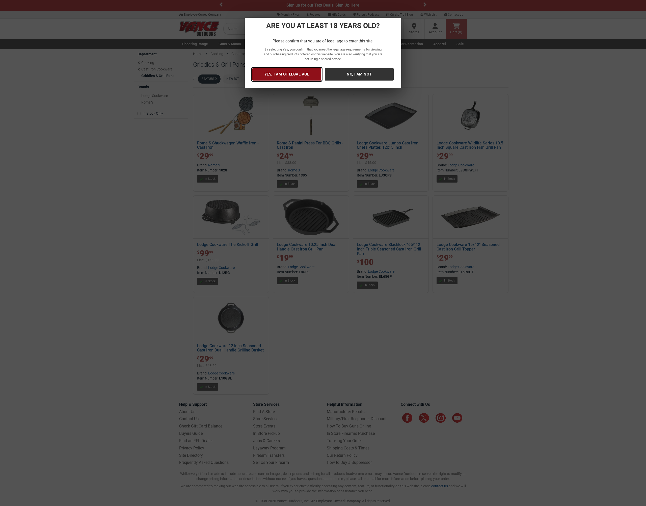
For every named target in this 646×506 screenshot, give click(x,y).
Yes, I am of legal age (286, 74)
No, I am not (359, 74)
